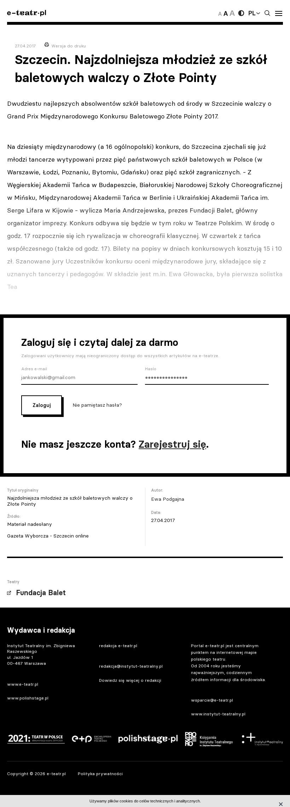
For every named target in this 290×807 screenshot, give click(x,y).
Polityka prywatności (100, 773)
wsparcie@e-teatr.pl (212, 700)
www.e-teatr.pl (22, 684)
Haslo (150, 368)
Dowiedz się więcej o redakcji (130, 680)
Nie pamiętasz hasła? (97, 404)
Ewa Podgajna (167, 499)
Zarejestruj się (172, 444)
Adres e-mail (34, 368)
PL (251, 13)
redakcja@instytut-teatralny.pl (131, 666)
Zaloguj (42, 405)
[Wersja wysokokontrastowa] (241, 13)
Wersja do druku (68, 45)
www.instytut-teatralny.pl (218, 713)
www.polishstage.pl (27, 698)
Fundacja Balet (41, 592)
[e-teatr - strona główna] (26, 13)
